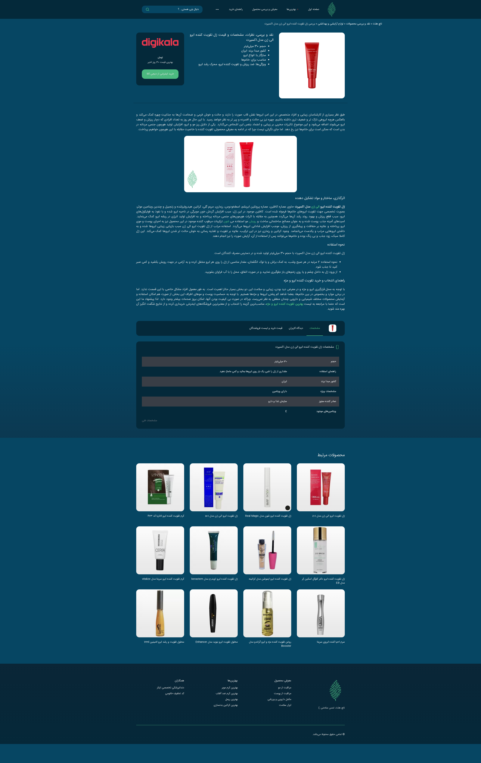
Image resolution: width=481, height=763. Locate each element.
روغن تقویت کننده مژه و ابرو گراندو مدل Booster (270, 644)
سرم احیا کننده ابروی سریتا (331, 642)
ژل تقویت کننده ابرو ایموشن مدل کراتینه (270, 579)
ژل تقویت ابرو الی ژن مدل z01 (328, 516)
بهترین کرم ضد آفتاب (227, 694)
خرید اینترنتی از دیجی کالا (160, 74)
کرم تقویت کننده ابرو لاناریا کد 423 (166, 516)
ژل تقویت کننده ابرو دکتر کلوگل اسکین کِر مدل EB (323, 581)
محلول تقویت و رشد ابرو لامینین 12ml (164, 642)
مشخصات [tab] (314, 328)
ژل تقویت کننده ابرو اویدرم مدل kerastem (214, 579)
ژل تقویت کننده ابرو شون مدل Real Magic (268, 516)
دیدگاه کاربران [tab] (296, 328)
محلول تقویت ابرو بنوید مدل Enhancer (216, 642)
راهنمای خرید (236, 9)
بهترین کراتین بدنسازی (226, 705)
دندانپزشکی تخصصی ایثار (170, 688)
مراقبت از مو (284, 688)
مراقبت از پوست (282, 694)
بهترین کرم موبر (230, 688)
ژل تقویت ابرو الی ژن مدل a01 (221, 516)
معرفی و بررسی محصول (264, 9)
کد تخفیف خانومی (174, 694)
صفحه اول (313, 9)
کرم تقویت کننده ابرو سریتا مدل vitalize (163, 579)
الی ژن (315, 206)
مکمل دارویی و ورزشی (279, 699)
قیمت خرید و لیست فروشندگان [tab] (265, 328)
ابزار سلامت (285, 705)
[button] (217, 9)
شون (226, 221)
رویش (252, 221)
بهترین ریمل (231, 699)
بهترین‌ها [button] (291, 9)
